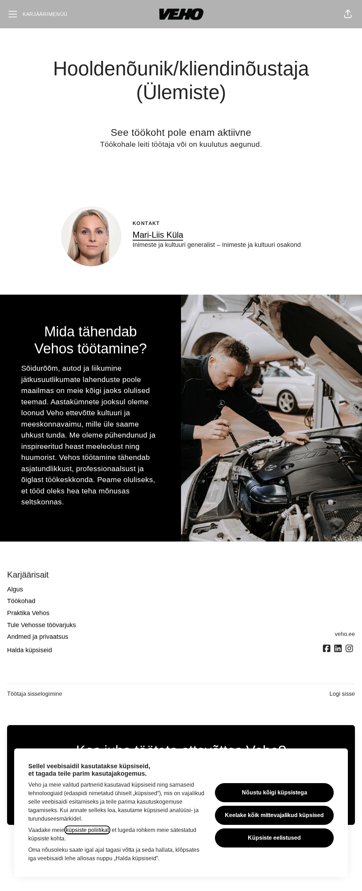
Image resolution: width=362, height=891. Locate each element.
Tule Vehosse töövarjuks (41, 625)
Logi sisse (342, 694)
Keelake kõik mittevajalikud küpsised (274, 815)
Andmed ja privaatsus (37, 636)
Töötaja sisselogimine (34, 694)
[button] (348, 14)
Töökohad (21, 600)
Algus (15, 589)
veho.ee (345, 634)
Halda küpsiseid (29, 650)
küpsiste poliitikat (87, 830)
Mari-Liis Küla (158, 234)
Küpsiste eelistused (274, 838)
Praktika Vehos (28, 613)
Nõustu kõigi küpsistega (274, 792)
